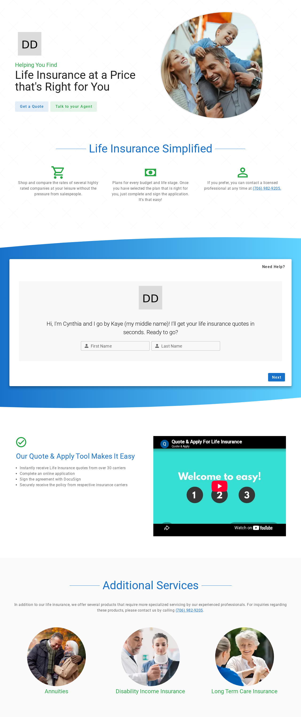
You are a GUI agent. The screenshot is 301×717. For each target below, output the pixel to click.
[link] (242, 179)
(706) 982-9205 (189, 610)
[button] (58, 182)
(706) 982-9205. (267, 188)
